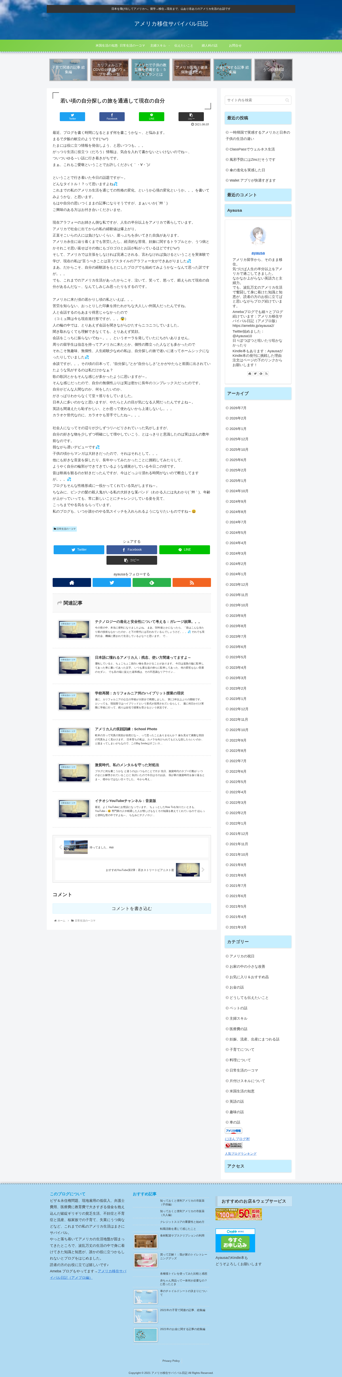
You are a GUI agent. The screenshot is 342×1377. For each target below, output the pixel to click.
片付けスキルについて (247, 1081)
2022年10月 (239, 730)
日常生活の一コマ (66, 528)
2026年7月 (238, 408)
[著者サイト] (72, 582)
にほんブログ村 (237, 1139)
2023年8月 (238, 626)
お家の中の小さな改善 (247, 966)
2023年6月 (238, 647)
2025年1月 (238, 481)
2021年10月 (239, 854)
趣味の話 (237, 1112)
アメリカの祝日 (242, 956)
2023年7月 (238, 636)
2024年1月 (238, 574)
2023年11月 (239, 595)
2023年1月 (238, 699)
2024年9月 (238, 501)
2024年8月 (238, 512)
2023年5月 (238, 657)
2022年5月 (238, 782)
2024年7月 (238, 522)
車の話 (235, 1122)
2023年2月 (238, 688)
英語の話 (237, 1101)
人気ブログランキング (240, 1153)
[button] (287, 100)
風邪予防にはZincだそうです (253, 160)
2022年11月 (239, 720)
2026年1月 (238, 429)
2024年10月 (239, 491)
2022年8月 (238, 751)
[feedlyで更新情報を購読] (152, 582)
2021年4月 (238, 917)
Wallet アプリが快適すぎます (253, 180)
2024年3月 (238, 553)
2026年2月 (238, 418)
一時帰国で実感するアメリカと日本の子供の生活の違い (258, 135)
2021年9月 (238, 865)
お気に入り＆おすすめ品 (249, 977)
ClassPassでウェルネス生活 (252, 149)
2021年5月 (238, 906)
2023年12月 (239, 585)
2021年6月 (238, 896)
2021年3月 (238, 927)
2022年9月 (238, 740)
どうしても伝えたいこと (249, 998)
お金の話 (237, 987)
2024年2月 (238, 564)
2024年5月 (238, 533)
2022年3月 (238, 803)
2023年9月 (238, 616)
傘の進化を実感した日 (247, 170)
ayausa (258, 253)
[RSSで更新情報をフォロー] (192, 582)
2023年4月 (238, 668)
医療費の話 (238, 1029)
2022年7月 (238, 761)
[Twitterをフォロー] (112, 582)
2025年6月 (238, 460)
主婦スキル (238, 1018)
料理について (240, 1060)
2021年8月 (238, 875)
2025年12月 (239, 439)
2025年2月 (238, 470)
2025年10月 (239, 450)
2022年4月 (238, 792)
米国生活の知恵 (242, 1091)
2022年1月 (238, 823)
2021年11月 (239, 844)
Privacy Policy (171, 1360)
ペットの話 (238, 1008)
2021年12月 (239, 834)
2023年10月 (239, 605)
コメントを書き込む (132, 908)
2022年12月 (239, 709)
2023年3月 (238, 678)
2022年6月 (238, 771)
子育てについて (242, 1050)
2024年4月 (238, 543)
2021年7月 (238, 886)
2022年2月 (238, 813)
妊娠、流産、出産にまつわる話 (254, 1039)
